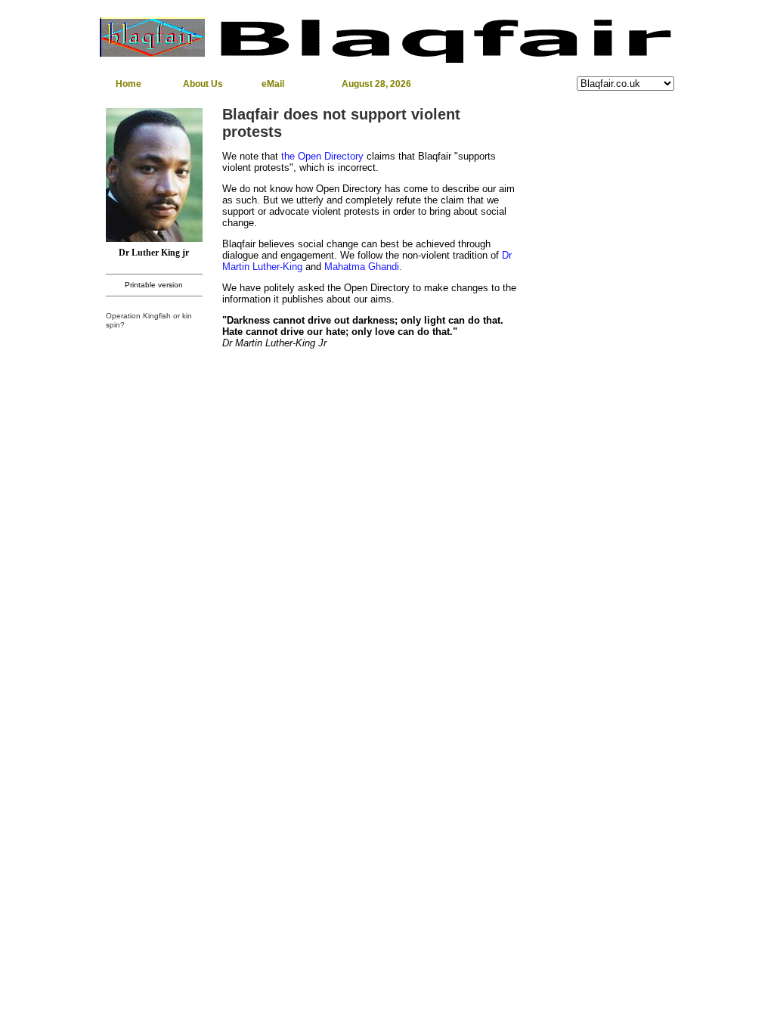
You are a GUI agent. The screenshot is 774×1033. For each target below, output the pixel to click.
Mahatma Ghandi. (363, 266)
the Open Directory (322, 156)
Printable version (154, 285)
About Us (203, 84)
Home (128, 84)
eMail (273, 84)
